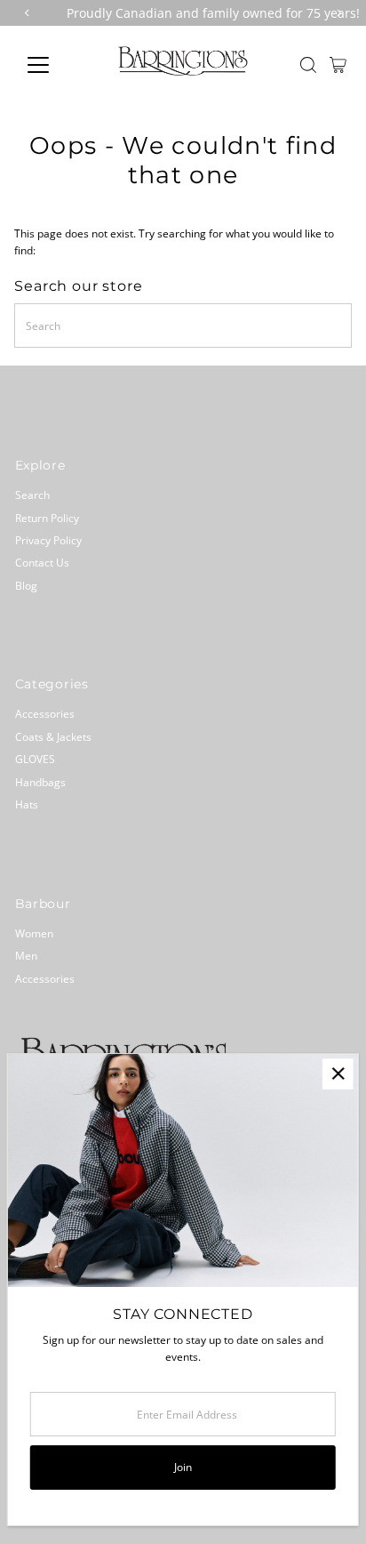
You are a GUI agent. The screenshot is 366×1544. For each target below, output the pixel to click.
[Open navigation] (54, 65)
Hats (26, 804)
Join (183, 1467)
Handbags (40, 782)
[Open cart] (338, 65)
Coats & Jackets (53, 736)
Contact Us (42, 562)
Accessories (45, 713)
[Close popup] (338, 1074)
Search (32, 494)
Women (34, 933)
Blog (26, 585)
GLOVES (35, 759)
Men (26, 955)
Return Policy (47, 518)
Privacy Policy (48, 540)
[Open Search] (308, 65)
